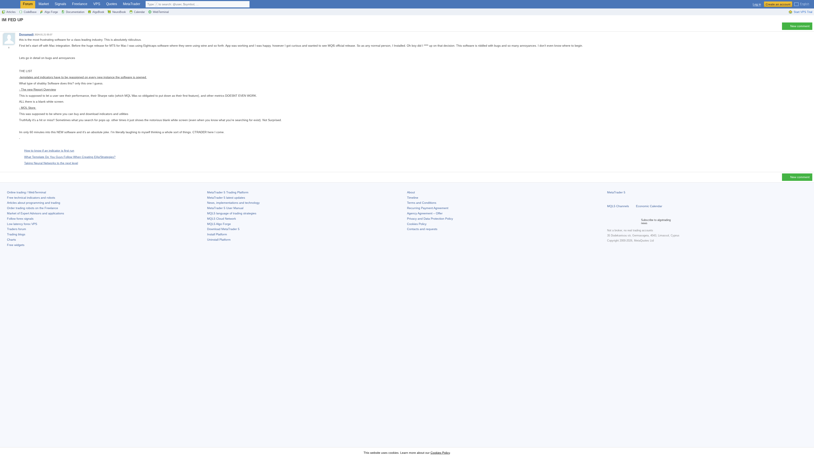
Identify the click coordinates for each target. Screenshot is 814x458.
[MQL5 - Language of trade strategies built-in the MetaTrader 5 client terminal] (10, 4)
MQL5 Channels (618, 206)
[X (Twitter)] (623, 221)
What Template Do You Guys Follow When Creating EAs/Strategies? (70, 157)
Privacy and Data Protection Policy (430, 218)
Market (44, 4)
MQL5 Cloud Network (221, 218)
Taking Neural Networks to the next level (51, 163)
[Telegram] (616, 221)
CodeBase (30, 12)
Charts (11, 239)
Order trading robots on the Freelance (32, 208)
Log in (757, 4)
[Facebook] (609, 221)
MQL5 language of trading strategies (231, 213)
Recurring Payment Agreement (427, 208)
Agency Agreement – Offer (425, 213)
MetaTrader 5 (616, 192)
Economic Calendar (649, 206)
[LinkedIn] (636, 221)
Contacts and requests (422, 229)
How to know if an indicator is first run (49, 150)
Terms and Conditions (421, 202)
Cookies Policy (417, 224)
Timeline (412, 197)
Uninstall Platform (219, 239)
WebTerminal (161, 12)
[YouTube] (630, 221)
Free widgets (15, 245)
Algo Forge (51, 12)
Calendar (139, 12)
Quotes (111, 4)
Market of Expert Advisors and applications (35, 213)
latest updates (226, 197)
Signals (60, 4)
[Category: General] (8, 27)
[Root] (3, 27)
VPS (96, 4)
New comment (800, 26)
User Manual (225, 208)
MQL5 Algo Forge (219, 224)
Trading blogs (16, 234)
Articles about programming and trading (33, 202)
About (411, 192)
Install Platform (217, 234)
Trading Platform (227, 192)
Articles (11, 12)
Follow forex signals (20, 218)
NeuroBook (119, 12)
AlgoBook (98, 12)
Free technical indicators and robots (31, 197)
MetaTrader (131, 4)
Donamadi (26, 34)
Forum (28, 4)
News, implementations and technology (233, 202)
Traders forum (16, 229)
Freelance (79, 4)
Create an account (778, 4)
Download (223, 229)
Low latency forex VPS (22, 224)
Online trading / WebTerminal (26, 192)
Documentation (75, 12)
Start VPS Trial (803, 12)
